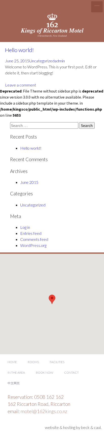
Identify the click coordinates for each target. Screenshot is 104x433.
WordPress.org (33, 245)
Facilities (57, 362)
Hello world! (19, 50)
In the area (16, 372)
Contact (71, 372)
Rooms (33, 362)
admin (60, 60)
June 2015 (29, 182)
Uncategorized (42, 60)
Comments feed (34, 239)
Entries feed (30, 233)
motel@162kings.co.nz (44, 411)
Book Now (44, 372)
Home (12, 362)
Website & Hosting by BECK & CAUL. (73, 427)
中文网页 (14, 383)
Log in (25, 227)
